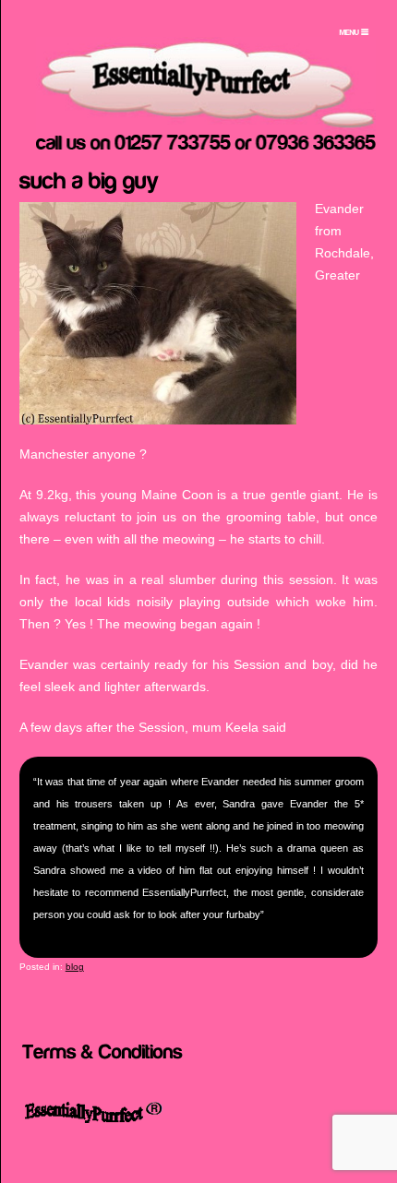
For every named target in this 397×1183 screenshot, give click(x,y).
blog (75, 967)
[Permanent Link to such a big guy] (89, 179)
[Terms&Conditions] (102, 1049)
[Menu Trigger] (354, 32)
